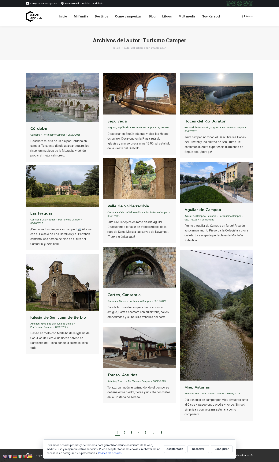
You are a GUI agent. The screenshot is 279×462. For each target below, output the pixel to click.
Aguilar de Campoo (202, 209)
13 (160, 432)
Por (54, 134)
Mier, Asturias (197, 387)
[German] (15, 456)
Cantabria (112, 212)
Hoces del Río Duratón (205, 121)
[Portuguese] (25, 456)
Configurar (221, 448)
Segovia (111, 127)
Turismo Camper (164, 40)
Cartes (122, 301)
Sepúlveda (117, 121)
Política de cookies (109, 453)
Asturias (189, 393)
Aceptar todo (174, 448)
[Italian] (20, 456)
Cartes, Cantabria (124, 295)
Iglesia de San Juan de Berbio (58, 317)
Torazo (121, 381)
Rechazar (198, 448)
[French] (10, 456)
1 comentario (207, 219)
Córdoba (38, 128)
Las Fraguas (41, 213)
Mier (197, 393)
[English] (5, 456)
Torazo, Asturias (122, 375)
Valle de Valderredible (128, 206)
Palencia (211, 216)
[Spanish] (30, 456)
